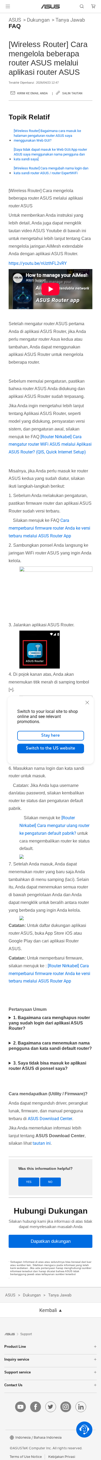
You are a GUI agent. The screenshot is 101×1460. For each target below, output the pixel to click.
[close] (87, 702)
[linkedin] (80, 1406)
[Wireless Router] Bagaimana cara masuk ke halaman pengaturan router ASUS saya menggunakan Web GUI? (47, 135)
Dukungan (38, 20)
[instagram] (65, 1406)
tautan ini (42, 1143)
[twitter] (50, 1406)
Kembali (48, 1310)
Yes (29, 1182)
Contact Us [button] (13, 1385)
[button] (7, 6)
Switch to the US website (50, 748)
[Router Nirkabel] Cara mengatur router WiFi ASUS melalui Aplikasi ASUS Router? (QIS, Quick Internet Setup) (50, 444)
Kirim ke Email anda (32, 93)
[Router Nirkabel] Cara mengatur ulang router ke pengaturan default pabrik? (54, 825)
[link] (50, 7)
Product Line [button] (15, 1346)
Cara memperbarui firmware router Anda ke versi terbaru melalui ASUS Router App (49, 528)
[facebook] (35, 1406)
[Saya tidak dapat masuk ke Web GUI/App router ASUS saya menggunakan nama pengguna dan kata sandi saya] (50, 154)
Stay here (50, 735)
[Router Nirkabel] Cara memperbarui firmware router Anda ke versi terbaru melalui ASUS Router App (49, 973)
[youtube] (20, 1406)
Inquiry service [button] (16, 1359)
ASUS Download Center (50, 1118)
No (50, 1182)
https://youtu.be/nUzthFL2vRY (38, 263)
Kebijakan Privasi (61, 1457)
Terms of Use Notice (26, 1457)
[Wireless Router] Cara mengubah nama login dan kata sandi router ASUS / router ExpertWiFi (51, 170)
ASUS (15, 20)
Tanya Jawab (70, 20)
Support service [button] (17, 1372)
